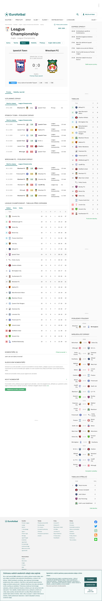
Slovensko (24, 560)
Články (71, 520)
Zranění (39, 535)
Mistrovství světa (26, 548)
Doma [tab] (15, 208)
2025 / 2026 (61, 28)
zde (48, 385)
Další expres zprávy (91, 64)
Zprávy (8, 43)
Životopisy (72, 533)
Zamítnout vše (90, 584)
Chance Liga (25, 533)
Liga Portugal (25, 537)
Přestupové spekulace (43, 533)
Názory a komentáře (74, 529)
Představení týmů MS (43, 523)
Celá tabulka (93, 508)
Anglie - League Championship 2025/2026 (29, 24)
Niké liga (24, 535)
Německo (24, 569)
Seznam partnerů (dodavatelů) (56, 586)
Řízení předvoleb (90, 590)
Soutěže (8, 20)
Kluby (36, 20)
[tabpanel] (36, 108)
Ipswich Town (20, 50)
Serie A (23, 527)
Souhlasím (90, 579)
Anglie (23, 563)
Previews (72, 525)
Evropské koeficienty (43, 529)
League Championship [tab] (25, 103)
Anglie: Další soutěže (54, 43)
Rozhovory (72, 537)
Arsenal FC (56, 523)
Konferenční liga (25, 546)
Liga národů (24, 550)
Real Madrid (56, 537)
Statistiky (34, 43)
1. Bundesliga (25, 529)
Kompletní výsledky (91, 471)
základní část (33, 56)
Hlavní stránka (8, 24)
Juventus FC (57, 531)
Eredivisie (24, 539)
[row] (36, 108)
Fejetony (72, 531)
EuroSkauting (41, 525)
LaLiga (23, 525)
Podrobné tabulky (91, 218)
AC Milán (56, 529)
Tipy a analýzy (73, 539)
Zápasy (28, 20)
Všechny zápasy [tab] (11, 103)
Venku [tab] (21, 208)
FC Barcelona (57, 535)
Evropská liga (25, 544)
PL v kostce (40, 527)
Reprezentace (57, 20)
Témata (39, 520)
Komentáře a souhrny (75, 527)
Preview (8, 92)
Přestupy (19, 20)
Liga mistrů (24, 542)
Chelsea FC (56, 525)
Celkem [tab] (8, 208)
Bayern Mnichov (57, 533)
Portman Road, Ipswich (36, 76)
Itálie (23, 567)
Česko (23, 558)
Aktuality (72, 523)
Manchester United (58, 527)
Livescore (71, 20)
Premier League (25, 523)
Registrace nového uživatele (15, 389)
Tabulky (16, 43)
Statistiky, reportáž (19, 92)
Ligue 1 (23, 531)
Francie (23, 565)
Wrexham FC (52, 50)
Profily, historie (73, 535)
